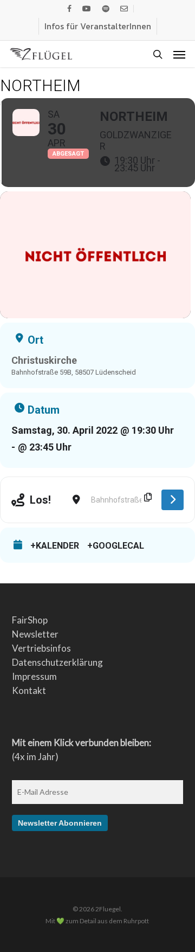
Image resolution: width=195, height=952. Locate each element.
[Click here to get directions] (172, 500)
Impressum (34, 676)
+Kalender (54, 546)
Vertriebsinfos (41, 648)
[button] (179, 54)
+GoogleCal (115, 546)
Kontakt (29, 690)
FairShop (30, 620)
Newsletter (35, 634)
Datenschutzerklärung (57, 662)
